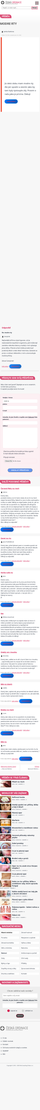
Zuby (3, 958)
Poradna (4, 938)
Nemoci (4, 953)
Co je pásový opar (19, 874)
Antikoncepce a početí (29, 953)
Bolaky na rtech (7, 710)
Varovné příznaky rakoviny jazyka (23, 836)
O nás (5, 1038)
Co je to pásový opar (20, 851)
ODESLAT (20, 1015)
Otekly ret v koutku (9, 652)
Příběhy (24, 963)
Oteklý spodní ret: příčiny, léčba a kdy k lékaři (25, 806)
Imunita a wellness (7, 974)
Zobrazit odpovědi (17, 526)
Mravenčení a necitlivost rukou (25, 828)
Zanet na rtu (6, 538)
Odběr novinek (8, 1041)
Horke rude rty (7, 572)
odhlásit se (29, 1011)
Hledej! (34, 8)
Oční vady (24, 958)
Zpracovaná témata (28, 969)
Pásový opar (17, 813)
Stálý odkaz (5, 366)
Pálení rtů (16, 915)
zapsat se (13, 1011)
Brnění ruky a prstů (20, 858)
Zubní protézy (17, 843)
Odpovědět (11, 101)
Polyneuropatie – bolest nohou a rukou (25, 908)
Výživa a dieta (26, 943)
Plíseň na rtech (18, 782)
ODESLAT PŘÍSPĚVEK (20, 470)
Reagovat (15, 366)
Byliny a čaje (5, 963)
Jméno (5, 404)
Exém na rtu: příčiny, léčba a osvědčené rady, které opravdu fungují (25, 883)
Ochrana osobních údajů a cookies (15, 1048)
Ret (2, 613)
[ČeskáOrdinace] (11, 5)
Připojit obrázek (9, 457)
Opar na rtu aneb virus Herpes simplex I (24, 867)
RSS (4, 1054)
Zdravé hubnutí (26, 932)
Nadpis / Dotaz (8, 397)
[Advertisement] (20, 57)
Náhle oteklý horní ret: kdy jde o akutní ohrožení (24, 893)
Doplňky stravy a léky (8, 969)
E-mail (5, 410)
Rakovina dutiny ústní (8, 767)
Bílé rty (4, 742)
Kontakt (24, 974)
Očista (37, 767)
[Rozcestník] (37, 3)
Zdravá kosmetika (7, 943)
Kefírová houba (18, 797)
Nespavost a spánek (28, 938)
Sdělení (5, 426)
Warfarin (15, 820)
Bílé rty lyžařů (6, 684)
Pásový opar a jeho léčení (22, 900)
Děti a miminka (6, 948)
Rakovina (24, 948)
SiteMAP (5, 1051)
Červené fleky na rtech (10, 488)
